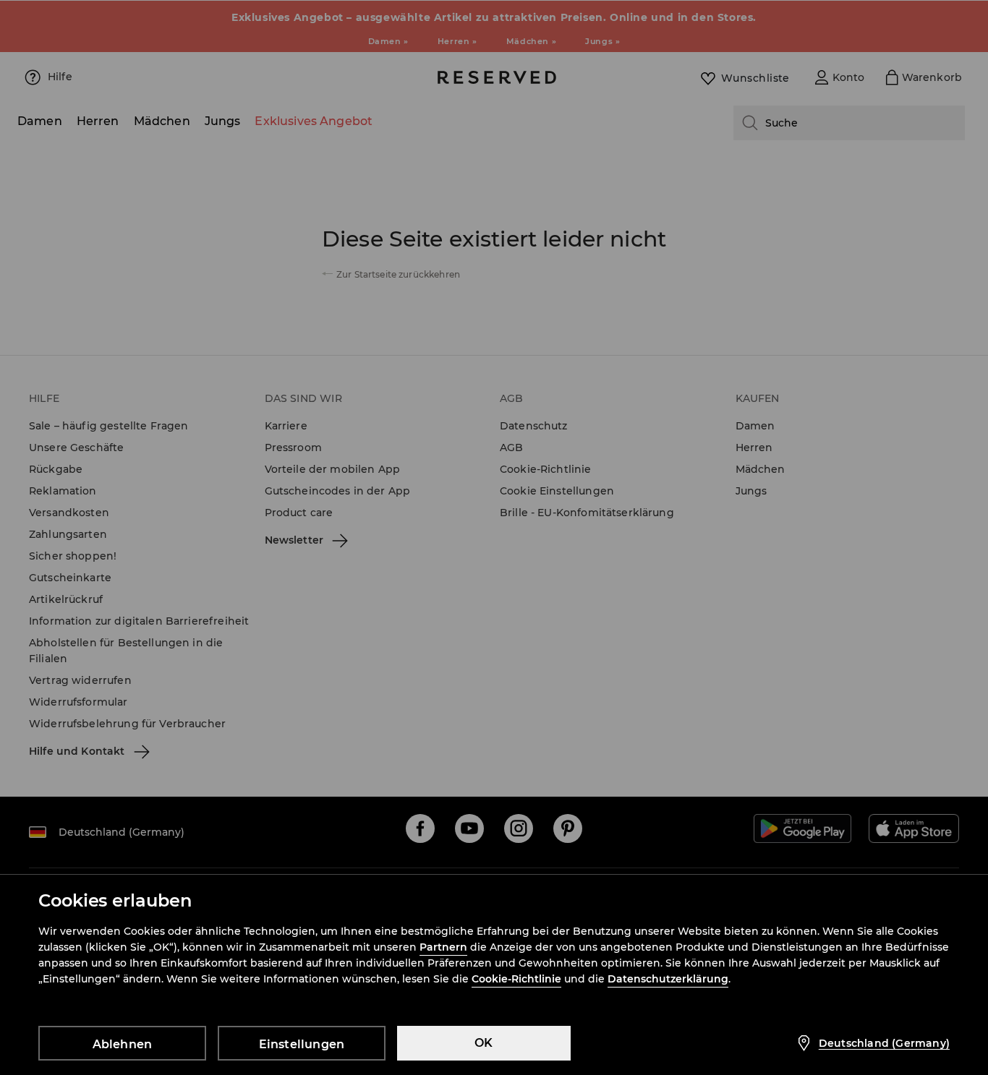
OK (483, 1043)
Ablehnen (123, 1044)
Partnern (443, 947)
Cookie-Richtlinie (516, 978)
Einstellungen (302, 1044)
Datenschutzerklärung (668, 978)
